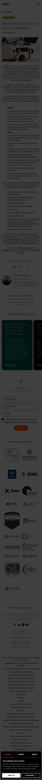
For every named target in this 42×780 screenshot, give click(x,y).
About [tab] (34, 754)
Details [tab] (21, 754)
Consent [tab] (7, 754)
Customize (29, 775)
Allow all (11, 775)
